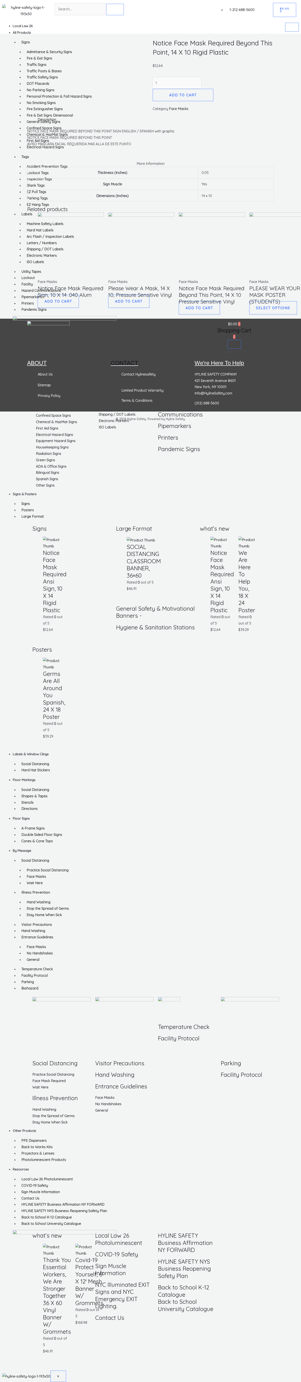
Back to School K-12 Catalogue (46, 1217)
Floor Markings (24, 780)
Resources (21, 1169)
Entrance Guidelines (37, 937)
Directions (29, 808)
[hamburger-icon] (292, 27)
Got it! (280, 7)
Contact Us (30, 1198)
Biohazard (29, 988)
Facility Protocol (34, 975)
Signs (25, 503)
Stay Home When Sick (44, 915)
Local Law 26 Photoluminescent (47, 1179)
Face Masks (36, 876)
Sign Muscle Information (40, 1192)
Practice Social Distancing (48, 870)
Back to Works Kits (37, 1147)
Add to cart (183, 95)
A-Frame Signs (33, 828)
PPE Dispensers (34, 1140)
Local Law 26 (23, 26)
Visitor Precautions (36, 924)
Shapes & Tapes (34, 796)
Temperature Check (37, 969)
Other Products (24, 1131)
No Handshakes (40, 953)
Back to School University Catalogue (51, 1223)
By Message (22, 850)
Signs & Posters (25, 494)
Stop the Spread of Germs (48, 908)
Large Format (32, 516)
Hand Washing (38, 902)
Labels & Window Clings (31, 754)
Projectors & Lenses (37, 1153)
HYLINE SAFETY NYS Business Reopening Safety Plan (64, 1211)
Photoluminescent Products (43, 1159)
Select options (273, 308)
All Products (22, 32)
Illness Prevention (35, 892)
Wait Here (35, 883)
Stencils (27, 802)
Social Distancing (35, 764)
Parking (27, 982)
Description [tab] (47, 119)
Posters (27, 510)
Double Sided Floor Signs (41, 834)
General (33, 959)
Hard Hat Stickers (35, 770)
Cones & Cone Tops (37, 841)
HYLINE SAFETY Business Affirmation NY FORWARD (62, 1204)
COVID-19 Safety (34, 1185)
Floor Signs (21, 818)
